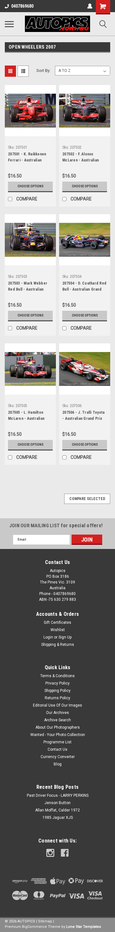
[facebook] (65, 853)
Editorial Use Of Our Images (57, 705)
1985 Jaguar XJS (57, 817)
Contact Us (57, 749)
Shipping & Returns (57, 644)
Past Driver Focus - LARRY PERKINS (57, 795)
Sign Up (65, 637)
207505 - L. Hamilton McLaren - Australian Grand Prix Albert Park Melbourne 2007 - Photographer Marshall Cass (28, 416)
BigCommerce (34, 927)
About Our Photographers (57, 727)
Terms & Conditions (57, 676)
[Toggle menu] (9, 24)
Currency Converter (58, 757)
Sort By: (43, 70)
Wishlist (57, 630)
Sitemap (45, 921)
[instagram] (50, 853)
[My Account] (89, 6)
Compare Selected (87, 499)
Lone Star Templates (83, 927)
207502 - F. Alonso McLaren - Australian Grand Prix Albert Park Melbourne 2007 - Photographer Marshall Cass (82, 158)
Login (48, 637)
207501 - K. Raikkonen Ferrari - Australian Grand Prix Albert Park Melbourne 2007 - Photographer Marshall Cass (28, 158)
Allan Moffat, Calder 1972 (57, 810)
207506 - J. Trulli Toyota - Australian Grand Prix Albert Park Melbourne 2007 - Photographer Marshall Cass (83, 416)
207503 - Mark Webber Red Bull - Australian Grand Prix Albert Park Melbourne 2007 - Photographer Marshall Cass (28, 287)
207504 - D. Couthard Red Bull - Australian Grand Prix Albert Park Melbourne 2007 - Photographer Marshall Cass (84, 287)
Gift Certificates (57, 622)
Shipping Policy (57, 690)
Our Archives (57, 712)
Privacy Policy (57, 683)
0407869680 (22, 6)
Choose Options (30, 186)
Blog (58, 764)
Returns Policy (57, 698)
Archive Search (57, 720)
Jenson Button (57, 803)
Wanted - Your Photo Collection (57, 734)
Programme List (57, 742)
